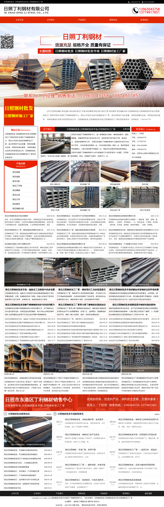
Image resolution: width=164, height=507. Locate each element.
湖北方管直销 (145, 210)
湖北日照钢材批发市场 (140, 285)
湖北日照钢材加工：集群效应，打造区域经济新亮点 (85, 480)
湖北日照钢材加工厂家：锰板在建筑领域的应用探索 (76, 230)
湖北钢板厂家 (85, 184)
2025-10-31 (103, 230)
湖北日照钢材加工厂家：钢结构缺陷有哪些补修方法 (24, 230)
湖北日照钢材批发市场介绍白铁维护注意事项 (126, 330)
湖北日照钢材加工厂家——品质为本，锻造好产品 (138, 450)
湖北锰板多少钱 (101, 285)
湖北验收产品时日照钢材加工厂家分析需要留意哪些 (128, 333)
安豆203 (96, 501)
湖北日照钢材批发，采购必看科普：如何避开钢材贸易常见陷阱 (85, 419)
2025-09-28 (155, 230)
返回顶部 (148, 493)
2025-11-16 (155, 216)
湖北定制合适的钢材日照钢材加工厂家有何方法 (74, 340)
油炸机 (76, 501)
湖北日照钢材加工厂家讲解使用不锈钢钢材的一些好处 (77, 337)
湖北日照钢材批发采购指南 (129, 480)
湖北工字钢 (17, 186)
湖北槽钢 (16, 190)
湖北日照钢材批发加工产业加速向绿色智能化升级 (22, 459)
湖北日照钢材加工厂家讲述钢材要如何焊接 (21, 333)
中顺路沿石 (83, 501)
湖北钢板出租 (18, 208)
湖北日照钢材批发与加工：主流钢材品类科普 (21, 463)
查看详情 (126, 129)
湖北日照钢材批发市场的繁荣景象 (16, 467)
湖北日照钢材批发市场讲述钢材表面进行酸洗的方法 (128, 326)
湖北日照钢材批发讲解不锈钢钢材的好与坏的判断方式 (25, 322)
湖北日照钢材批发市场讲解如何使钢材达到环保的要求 (129, 319)
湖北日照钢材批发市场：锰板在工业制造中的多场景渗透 (26, 319)
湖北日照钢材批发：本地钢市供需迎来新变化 (28, 445)
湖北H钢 (16, 181)
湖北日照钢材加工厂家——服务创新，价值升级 (85, 465)
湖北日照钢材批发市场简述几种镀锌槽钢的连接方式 (24, 330)
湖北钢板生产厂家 (23, 285)
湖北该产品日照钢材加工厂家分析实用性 (124, 340)
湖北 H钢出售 (55, 184)
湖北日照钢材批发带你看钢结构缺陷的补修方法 (22, 326)
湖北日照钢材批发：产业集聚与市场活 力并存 (126, 244)
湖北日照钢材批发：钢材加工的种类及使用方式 (138, 419)
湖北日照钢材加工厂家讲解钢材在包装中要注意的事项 (25, 340)
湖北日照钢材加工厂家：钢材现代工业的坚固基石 (75, 319)
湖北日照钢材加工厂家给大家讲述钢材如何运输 (126, 337)
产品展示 (82, 20)
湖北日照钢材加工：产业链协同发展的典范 (20, 475)
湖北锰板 (16, 177)
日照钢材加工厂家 (36, 2)
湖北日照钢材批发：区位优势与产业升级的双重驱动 (76, 216)
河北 (70, 505)
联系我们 (144, 20)
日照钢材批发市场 (21, 2)
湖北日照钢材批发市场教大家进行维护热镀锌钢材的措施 (78, 333)
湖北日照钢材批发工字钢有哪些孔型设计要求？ (22, 337)
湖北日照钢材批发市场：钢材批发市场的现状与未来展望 (130, 230)
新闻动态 (113, 20)
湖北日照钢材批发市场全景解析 (16, 216)
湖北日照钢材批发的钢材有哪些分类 (122, 216)
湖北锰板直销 (115, 184)
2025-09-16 (51, 244)
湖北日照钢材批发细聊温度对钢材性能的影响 (126, 322)
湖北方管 (16, 199)
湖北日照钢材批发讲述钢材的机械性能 (71, 326)
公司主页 (19, 20)
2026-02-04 (51, 216)
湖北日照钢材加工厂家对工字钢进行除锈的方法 (61, 378)
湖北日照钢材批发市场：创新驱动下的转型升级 (21, 484)
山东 (66, 505)
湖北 (78, 505)
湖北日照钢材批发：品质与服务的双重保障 (136, 465)
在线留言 (104, 493)
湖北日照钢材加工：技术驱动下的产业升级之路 (21, 480)
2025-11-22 (103, 216)
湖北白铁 (16, 195)
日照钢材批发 (9, 2)
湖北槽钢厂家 (85, 210)
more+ (49, 414)
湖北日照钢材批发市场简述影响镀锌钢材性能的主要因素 (78, 330)
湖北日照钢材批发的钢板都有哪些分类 (71, 244)
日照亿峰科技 (102, 505)
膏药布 (90, 501)
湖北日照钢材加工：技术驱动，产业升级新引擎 (21, 471)
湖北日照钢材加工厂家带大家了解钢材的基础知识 (75, 322)
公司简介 (51, 20)
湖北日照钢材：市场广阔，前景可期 (80, 450)
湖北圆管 (16, 204)
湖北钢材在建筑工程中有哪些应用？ (18, 244)
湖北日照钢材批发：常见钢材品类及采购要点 (21, 454)
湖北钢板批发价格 (62, 285)
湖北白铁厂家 (115, 210)
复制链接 (55, 498)
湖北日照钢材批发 (101, 371)
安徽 (74, 505)
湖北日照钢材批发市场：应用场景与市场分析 (137, 435)
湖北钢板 (16, 172)
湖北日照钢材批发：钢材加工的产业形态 (82, 435)
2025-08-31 (155, 244)
